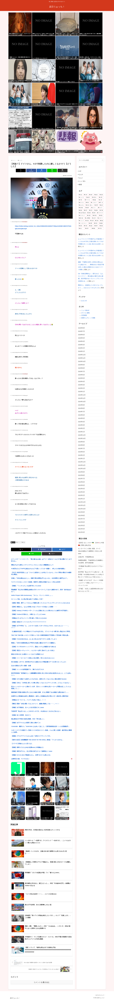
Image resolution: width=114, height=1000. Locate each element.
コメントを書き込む (42, 982)
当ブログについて (100, 995)
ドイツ (19, 542)
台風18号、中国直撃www (86, 557)
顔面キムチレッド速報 (88, 318)
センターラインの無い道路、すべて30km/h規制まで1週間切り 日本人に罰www (90, 551)
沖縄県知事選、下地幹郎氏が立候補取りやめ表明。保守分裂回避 (90, 562)
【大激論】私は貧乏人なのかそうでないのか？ (90, 567)
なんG (13, 542)
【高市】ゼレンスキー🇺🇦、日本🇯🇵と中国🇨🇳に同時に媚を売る (91, 544)
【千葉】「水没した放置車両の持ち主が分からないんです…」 (90, 590)
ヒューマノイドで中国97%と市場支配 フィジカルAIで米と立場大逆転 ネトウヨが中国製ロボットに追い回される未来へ (91, 241)
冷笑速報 (84, 315)
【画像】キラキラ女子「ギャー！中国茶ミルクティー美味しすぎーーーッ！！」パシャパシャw (90, 583)
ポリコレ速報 (85, 313)
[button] (62, 170)
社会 (24, 542)
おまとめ (84, 300)
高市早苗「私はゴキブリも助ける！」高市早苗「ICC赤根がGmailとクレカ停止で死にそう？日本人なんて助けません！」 (91, 574)
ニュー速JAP (85, 310)
